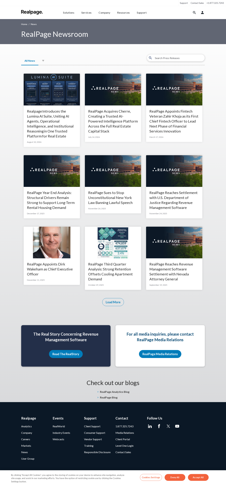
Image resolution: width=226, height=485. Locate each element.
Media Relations (124, 432)
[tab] (43, 61)
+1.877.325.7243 (215, 3)
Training (88, 445)
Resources (123, 12)
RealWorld (59, 426)
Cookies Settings (151, 477)
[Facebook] (159, 426)
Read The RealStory (65, 354)
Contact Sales (197, 3)
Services (86, 12)
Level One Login (124, 445)
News (24, 452)
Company (104, 12)
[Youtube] (177, 426)
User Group (27, 458)
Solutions (68, 12)
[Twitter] (168, 426)
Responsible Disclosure (97, 452)
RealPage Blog (108, 397)
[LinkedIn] (150, 426)
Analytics (26, 426)
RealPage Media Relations (160, 354)
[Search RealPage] (194, 12)
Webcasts (58, 439)
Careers (25, 439)
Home (24, 24)
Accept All (198, 477)
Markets (26, 445)
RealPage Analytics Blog (114, 391)
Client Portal (122, 439)
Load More (113, 302)
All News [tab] (29, 60)
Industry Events (61, 432)
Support (184, 3)
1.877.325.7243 (124, 426)
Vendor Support (93, 439)
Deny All (174, 477)
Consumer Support (94, 432)
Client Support (92, 426)
